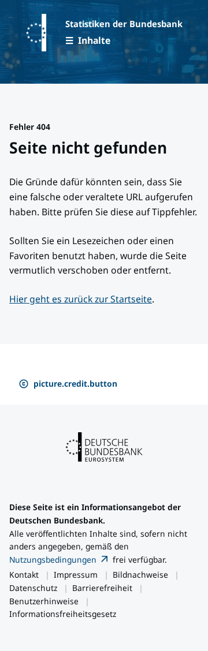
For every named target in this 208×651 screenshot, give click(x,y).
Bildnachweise (140, 574)
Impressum (76, 574)
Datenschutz (33, 587)
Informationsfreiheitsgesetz (62, 613)
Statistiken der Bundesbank (124, 23)
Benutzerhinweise (44, 601)
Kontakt (24, 574)
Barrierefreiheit (102, 587)
